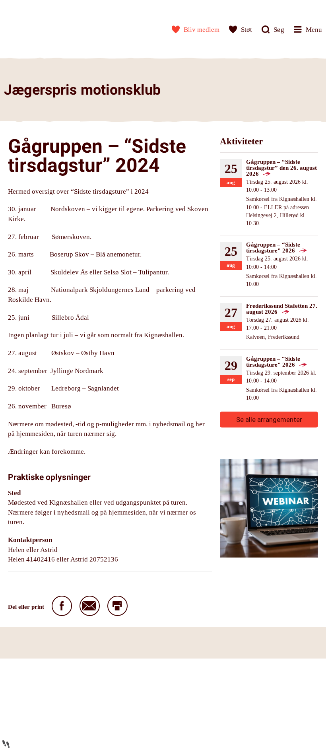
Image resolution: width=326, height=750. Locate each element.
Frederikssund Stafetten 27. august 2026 (281, 309)
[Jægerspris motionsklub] (30, 28)
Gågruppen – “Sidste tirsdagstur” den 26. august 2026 (281, 168)
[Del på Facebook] (62, 606)
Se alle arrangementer (269, 420)
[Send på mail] (90, 606)
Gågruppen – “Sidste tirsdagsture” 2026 (273, 247)
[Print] (117, 606)
